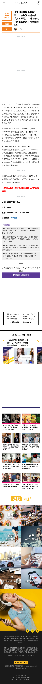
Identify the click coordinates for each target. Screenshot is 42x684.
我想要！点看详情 (21, 275)
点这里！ (14, 218)
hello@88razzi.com (21, 668)
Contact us (21, 662)
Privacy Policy (13, 655)
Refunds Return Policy (26, 655)
